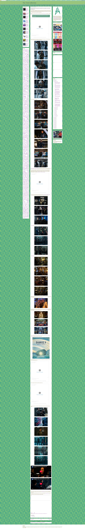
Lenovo (23, 128)
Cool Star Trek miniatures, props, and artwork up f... (57, 105)
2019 (54, 117)
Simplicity (28, 182)
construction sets (25, 77)
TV (46, 513)
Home (41, 519)
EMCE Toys (25, 93)
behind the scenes (34, 513)
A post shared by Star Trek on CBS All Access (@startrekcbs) (39, 37)
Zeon (25, 217)
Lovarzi (26, 131)
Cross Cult (27, 80)
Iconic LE (24, 117)
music (26, 143)
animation (28, 54)
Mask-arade (24, 134)
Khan (28, 124)
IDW (26, 117)
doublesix (24, 88)
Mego (23, 137)
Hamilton (28, 111)
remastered (26, 167)
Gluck (28, 107)
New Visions (24, 147)
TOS (28, 202)
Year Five (25, 216)
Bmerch (26, 63)
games (28, 105)
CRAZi (26, 79)
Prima (23, 164)
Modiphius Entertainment (26, 141)
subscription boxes (27, 190)
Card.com (25, 70)
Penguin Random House (26, 156)
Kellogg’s (28, 123)
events (23, 95)
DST (23, 89)
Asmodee (24, 56)
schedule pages (55, 17)
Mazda (28, 136)
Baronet (28, 58)
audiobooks (24, 57)
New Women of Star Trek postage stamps (27, 14)
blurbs (24, 63)
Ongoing (24, 153)
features (24, 100)
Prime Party (25, 164)
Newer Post (32, 519)
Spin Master (26, 183)
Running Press (24, 175)
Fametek (27, 98)
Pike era (24, 159)
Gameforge (24, 105)
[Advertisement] (41, 507)
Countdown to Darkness (26, 78)
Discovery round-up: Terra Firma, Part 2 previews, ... (57, 87)
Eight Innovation (27, 92)
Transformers (26, 204)
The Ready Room (44, 513)
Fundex (23, 103)
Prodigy (28, 164)
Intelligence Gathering (26, 119)
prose (28, 165)
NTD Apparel (24, 151)
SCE (23, 176)
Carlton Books (27, 70)
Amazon (23, 54)
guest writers (24, 110)
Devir (26, 85)
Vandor (23, 209)
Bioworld (24, 61)
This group (32, 225)
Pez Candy (28, 157)
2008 (54, 127)
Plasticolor (26, 160)
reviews (28, 168)
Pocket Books (27, 161)
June (55, 111)
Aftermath (26, 53)
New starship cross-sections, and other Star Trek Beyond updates (26, 44)
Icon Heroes (27, 116)
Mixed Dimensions (27, 140)
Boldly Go (24, 64)
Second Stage (27, 177)
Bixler (25, 61)
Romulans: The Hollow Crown (26, 173)
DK (26, 86)
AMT (25, 54)
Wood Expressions (27, 215)
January (55, 116)
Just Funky (25, 123)
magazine (24, 133)
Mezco (25, 137)
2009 (54, 126)
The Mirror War (24, 194)
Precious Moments (27, 163)
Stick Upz (28, 188)
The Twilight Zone (27, 196)
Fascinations (27, 99)
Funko (25, 103)
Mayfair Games (25, 136)
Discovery (37, 513)
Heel (27, 112)
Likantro (25, 130)
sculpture (24, 177)
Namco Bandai (27, 144)
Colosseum (26, 75)
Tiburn (25, 199)
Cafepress (24, 68)
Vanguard (26, 209)
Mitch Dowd (24, 140)
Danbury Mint (24, 83)
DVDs (28, 89)
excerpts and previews (40, 513)
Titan (26, 199)
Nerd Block (25, 145)
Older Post (50, 519)
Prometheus (24, 165)
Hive (28, 114)
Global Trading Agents (26, 107)
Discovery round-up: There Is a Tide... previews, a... (57, 82)
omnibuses (27, 152)
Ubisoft (27, 206)
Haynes (24, 112)
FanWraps (24, 99)
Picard (24, 158)
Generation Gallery (25, 106)
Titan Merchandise (26, 200)
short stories (27, 180)
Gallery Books (25, 104)
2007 (54, 128)
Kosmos (26, 125)
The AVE (24, 192)
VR (28, 211)
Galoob (28, 104)
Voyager (24, 211)
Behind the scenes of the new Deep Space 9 (27, 29)
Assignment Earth (27, 56)
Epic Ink (26, 94)
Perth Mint (24, 157)
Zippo (26, 217)
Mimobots (28, 138)
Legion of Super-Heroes (26, 127)
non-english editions (26, 149)
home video (27, 115)
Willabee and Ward (27, 214)
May (55, 112)
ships (23, 179)
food (26, 101)
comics (27, 76)
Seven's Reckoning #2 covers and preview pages (57, 89)
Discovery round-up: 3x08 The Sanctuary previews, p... (57, 102)
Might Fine (28, 137)
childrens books (24, 72)
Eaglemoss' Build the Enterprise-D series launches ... (57, 98)
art (28, 55)
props (26, 165)
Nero (27, 145)
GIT (23, 107)
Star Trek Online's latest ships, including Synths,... (57, 92)
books (26, 64)
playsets (24, 161)
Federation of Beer (27, 100)
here (56, 142)
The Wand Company (26, 198)
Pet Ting (26, 157)
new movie (24, 146)
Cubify (23, 82)
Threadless (24, 199)
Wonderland (24, 215)
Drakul (27, 88)
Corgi (28, 77)
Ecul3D (28, 91)
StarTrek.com (44, 13)
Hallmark (26, 111)
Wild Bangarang (27, 213)
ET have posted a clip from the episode (34, 168)
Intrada (26, 120)
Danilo (26, 83)
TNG (28, 201)
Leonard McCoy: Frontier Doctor (26, 128)
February (56, 115)
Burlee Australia (27, 67)
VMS (28, 210)
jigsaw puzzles (25, 122)
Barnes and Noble (25, 58)
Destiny (25, 85)
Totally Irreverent (24, 203)
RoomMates (28, 173)
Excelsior (28, 95)
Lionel (27, 130)
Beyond (26, 60)
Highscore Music (25, 114)
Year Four (28, 216)
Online (26, 153)
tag (47, 493)
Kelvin (24, 124)
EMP (28, 93)
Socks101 (24, 183)
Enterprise (24, 94)
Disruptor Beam (24, 86)
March (55, 114)
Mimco (23, 138)
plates (28, 160)
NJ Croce (24, 148)
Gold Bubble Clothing (25, 108)
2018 (54, 118)
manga (28, 133)
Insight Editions (26, 118)
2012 (54, 123)
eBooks (26, 91)
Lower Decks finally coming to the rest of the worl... (57, 91)
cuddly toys (27, 82)
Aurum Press (27, 57)
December (56, 81)
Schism (25, 176)
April (55, 113)
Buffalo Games (24, 66)
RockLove (28, 170)
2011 (54, 124)
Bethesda (24, 60)
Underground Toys (25, 207)
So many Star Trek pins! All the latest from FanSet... (57, 104)
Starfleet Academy (27, 187)
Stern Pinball (25, 188)
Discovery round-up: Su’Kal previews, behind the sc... (57, 85)
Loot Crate (24, 131)
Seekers (24, 178)
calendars (26, 68)
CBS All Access (43, 491)
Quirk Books (27, 166)
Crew (25, 80)
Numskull (28, 151)
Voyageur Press (26, 211)
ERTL (28, 94)
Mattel (25, 135)
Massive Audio (27, 134)
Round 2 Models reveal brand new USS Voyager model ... (57, 100)
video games (24, 210)
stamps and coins (25, 184)
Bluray (28, 62)
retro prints (24, 168)
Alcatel (28, 53)
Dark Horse (28, 83)
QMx (25, 166)
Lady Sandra (25, 126)
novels (26, 150)
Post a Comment (33, 516)
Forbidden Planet (25, 102)
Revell (26, 168)
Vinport (27, 210)
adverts (24, 53)
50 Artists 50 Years (27, 50)
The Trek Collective (29, 3)
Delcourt (24, 85)
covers (24, 79)
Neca (23, 145)
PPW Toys (24, 163)
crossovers (24, 81)
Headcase (26, 112)
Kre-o (28, 125)
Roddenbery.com (24, 172)
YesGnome (24, 217)
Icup (25, 117)
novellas (24, 150)
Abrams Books (27, 51)
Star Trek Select (24, 186)
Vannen (28, 209)
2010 (54, 125)
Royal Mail (27, 174)
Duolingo (26, 89)
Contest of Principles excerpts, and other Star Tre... (57, 94)
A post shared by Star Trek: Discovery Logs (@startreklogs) (40, 403)
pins (25, 159)
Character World (26, 71)
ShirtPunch (24, 180)
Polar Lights (27, 162)
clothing (28, 74)
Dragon (25, 88)
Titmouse (24, 201)
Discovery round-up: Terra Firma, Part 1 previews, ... (57, 96)
